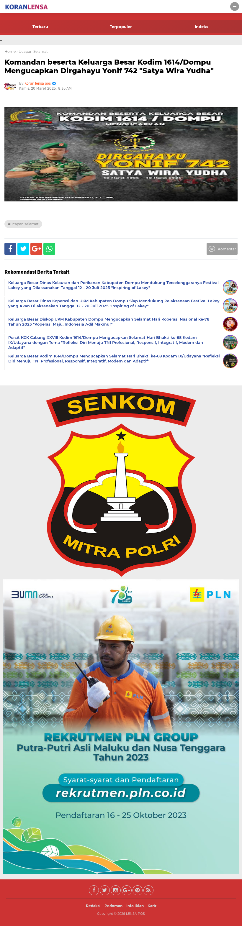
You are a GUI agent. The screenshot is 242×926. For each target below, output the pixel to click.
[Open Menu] (234, 6)
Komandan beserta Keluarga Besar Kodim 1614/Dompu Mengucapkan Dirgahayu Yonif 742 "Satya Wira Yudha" (109, 66)
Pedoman (113, 906)
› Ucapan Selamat (32, 51)
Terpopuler (121, 26)
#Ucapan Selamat (23, 224)
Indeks (201, 26)
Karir (152, 906)
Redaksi (93, 906)
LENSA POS (135, 914)
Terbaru (40, 26)
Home (10, 51)
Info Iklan (135, 906)
